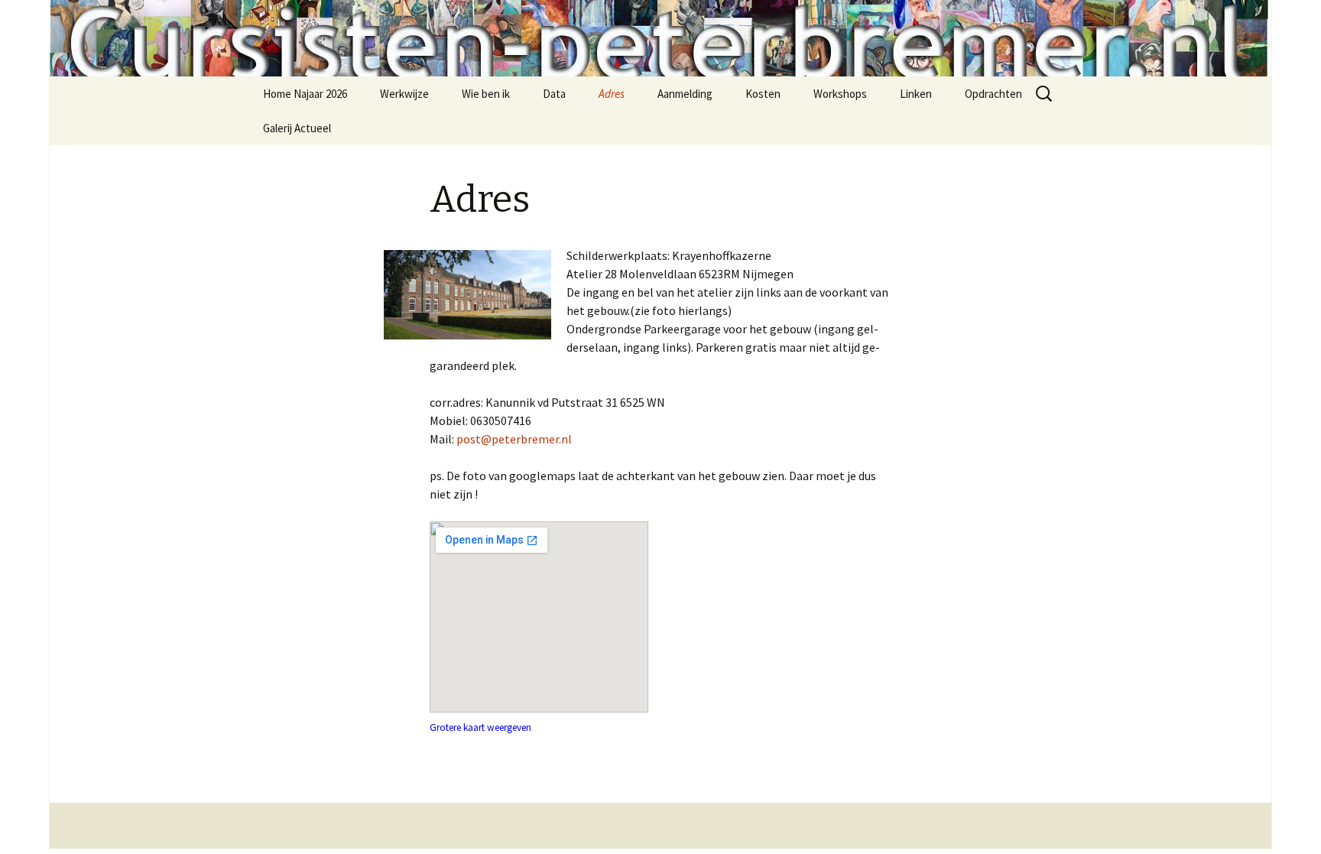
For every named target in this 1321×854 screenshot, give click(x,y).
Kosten (763, 93)
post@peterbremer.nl (514, 438)
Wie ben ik (486, 93)
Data (554, 93)
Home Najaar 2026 (305, 93)
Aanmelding (684, 93)
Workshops (840, 93)
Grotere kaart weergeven (480, 727)
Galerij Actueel (297, 128)
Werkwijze (404, 93)
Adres (612, 93)
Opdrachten (993, 93)
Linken (916, 93)
